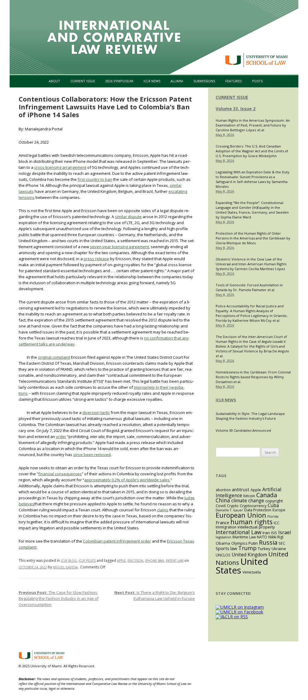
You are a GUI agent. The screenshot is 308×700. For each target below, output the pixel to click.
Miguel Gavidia (65, 567)
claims (162, 510)
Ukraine (279, 548)
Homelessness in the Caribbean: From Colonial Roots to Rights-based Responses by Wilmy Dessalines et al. (253, 377)
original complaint (54, 357)
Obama (223, 543)
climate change (247, 501)
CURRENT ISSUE (232, 97)
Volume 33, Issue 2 (235, 108)
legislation (223, 537)
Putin (253, 543)
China (223, 500)
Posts (257, 81)
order (61, 436)
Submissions (204, 81)
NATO (262, 537)
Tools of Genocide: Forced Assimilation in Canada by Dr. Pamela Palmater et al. (249, 287)
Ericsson (135, 560)
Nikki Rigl (275, 537)
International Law (238, 532)
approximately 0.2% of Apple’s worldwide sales (127, 479)
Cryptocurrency (253, 505)
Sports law (226, 548)
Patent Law (174, 560)
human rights (251, 521)
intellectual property (256, 527)
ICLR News (151, 81)
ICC (276, 522)
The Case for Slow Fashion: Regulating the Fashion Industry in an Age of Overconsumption (59, 598)
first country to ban (95, 179)
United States (242, 565)
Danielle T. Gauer (229, 510)
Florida (273, 516)
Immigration (226, 527)
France (222, 522)
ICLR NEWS (226, 400)
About (54, 81)
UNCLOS (223, 555)
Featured (233, 81)
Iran (266, 532)
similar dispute (128, 216)
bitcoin (249, 495)
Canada (266, 495)
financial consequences (60, 473)
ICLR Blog (69, 560)
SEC (282, 543)
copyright (274, 501)
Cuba (273, 505)
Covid (221, 505)
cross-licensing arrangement (60, 167)
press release (96, 258)
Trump (247, 548)
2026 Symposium (119, 81)
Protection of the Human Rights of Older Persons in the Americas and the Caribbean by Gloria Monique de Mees (253, 238)
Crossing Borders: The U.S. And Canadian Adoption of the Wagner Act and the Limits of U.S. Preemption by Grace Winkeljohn (252, 151)
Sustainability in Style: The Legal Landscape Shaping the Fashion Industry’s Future (250, 416)
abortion (223, 489)
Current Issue (82, 81)
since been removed (92, 454)
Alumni (177, 81)
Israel (284, 532)
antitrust (240, 489)
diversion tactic (96, 412)
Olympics (239, 543)
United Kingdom (249, 555)
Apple (121, 560)
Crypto (233, 505)
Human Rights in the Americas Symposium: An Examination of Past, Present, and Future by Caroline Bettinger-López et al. (253, 125)
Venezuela (251, 572)
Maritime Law (244, 537)
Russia (268, 542)
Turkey (264, 548)
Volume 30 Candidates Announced (243, 430)
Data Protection (257, 510)
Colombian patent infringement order (117, 541)
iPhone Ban (154, 560)
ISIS (274, 532)
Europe (279, 510)
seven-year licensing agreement (119, 246)
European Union (241, 515)
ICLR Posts (87, 560)
